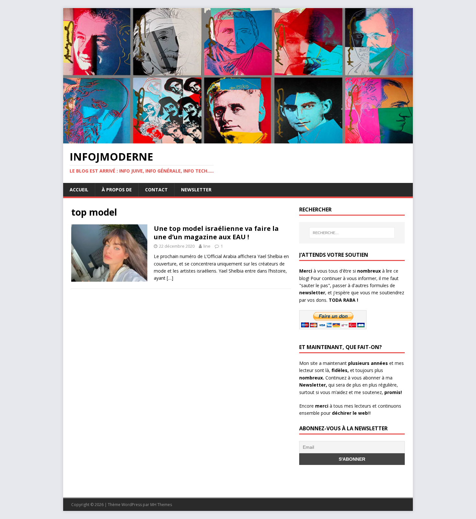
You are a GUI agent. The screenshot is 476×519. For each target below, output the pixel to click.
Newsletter (196, 189)
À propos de (117, 189)
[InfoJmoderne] (238, 140)
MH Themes (161, 504)
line (206, 246)
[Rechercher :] (352, 232)
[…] (170, 278)
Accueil (79, 189)
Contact (156, 189)
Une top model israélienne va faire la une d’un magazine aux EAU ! (216, 232)
